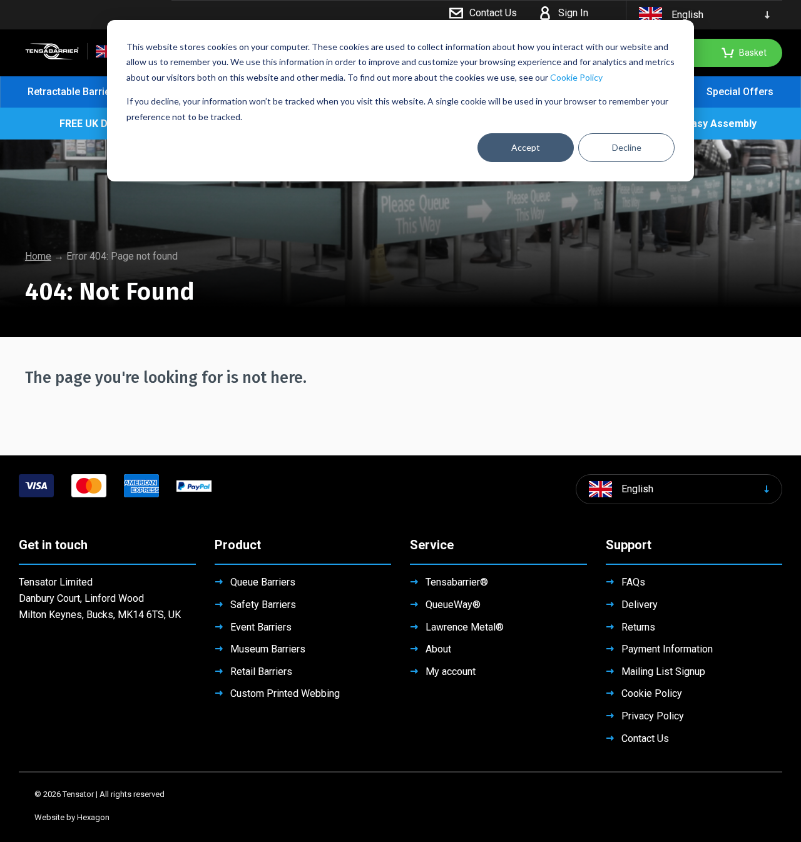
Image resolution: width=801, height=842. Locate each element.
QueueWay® (453, 605)
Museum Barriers (267, 649)
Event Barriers (261, 627)
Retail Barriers (261, 671)
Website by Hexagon (72, 817)
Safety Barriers (263, 605)
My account (451, 671)
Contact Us (645, 738)
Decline (626, 147)
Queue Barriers (262, 582)
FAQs (633, 582)
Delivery (639, 605)
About (438, 649)
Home (38, 256)
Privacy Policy (652, 716)
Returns (638, 627)
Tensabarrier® (457, 582)
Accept (525, 147)
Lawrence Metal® (465, 627)
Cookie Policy (576, 77)
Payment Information (667, 649)
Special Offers (740, 92)
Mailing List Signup (663, 671)
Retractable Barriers (74, 92)
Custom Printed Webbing (285, 693)
